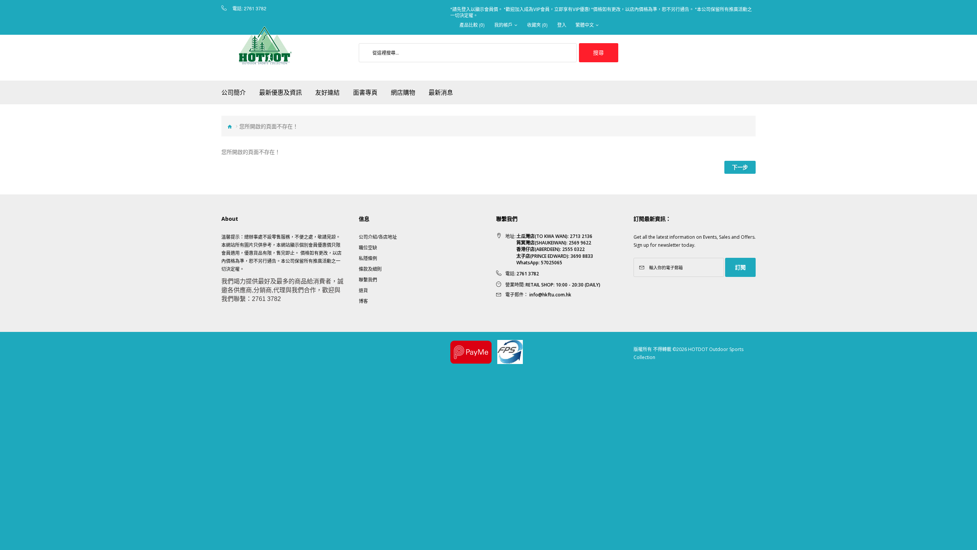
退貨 (363, 290)
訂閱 (740, 267)
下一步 (740, 167)
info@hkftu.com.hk (550, 294)
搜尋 (598, 52)
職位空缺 (368, 247)
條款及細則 (370, 269)
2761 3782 (255, 8)
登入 (561, 25)
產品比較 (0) (472, 25)
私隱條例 (368, 258)
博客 (363, 301)
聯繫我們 (368, 280)
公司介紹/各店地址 (378, 237)
